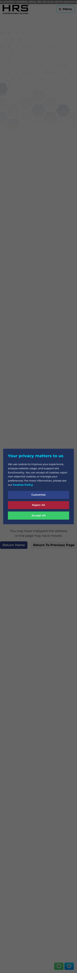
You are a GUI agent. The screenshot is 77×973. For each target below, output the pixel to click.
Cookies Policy (23, 484)
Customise (38, 494)
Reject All (38, 505)
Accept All (39, 515)
